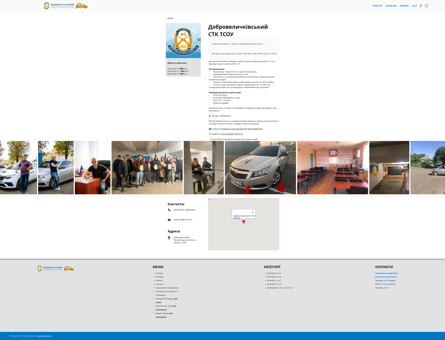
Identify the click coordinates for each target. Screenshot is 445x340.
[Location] (169, 238)
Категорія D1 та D (274, 284)
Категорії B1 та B (274, 277)
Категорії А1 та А (274, 273)
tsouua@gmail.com (44, 336)
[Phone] (169, 209)
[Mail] (169, 219)
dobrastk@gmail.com (183, 219)
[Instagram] (426, 5)
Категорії (159, 277)
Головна (159, 273)
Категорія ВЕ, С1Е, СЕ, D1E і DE (279, 288)
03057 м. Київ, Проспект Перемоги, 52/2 (386, 280)
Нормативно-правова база (167, 288)
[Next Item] (441, 167)
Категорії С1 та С (274, 280)
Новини (159, 280)
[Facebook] (421, 5)
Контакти (160, 284)
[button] (377, 6)
